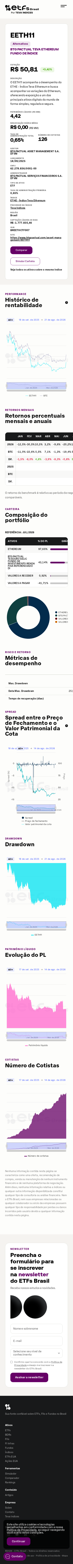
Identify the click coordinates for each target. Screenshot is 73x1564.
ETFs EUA (10, 1456)
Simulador (10, 1473)
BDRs (8, 1434)
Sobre (8, 1507)
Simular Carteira (25, 261)
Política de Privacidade (21, 1529)
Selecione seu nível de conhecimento (27, 1353)
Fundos (9, 1448)
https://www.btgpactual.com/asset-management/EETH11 (35, 239)
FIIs (7, 1439)
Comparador (12, 1478)
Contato (9, 1512)
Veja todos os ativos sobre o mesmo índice (36, 270)
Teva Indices (17, 208)
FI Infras (9, 1443)
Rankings (10, 1482)
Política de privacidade (48, 1555)
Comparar (21, 250)
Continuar (18, 1541)
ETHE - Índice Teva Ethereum (27, 200)
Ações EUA (11, 1461)
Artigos (9, 1495)
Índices (9, 1452)
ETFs (8, 1430)
